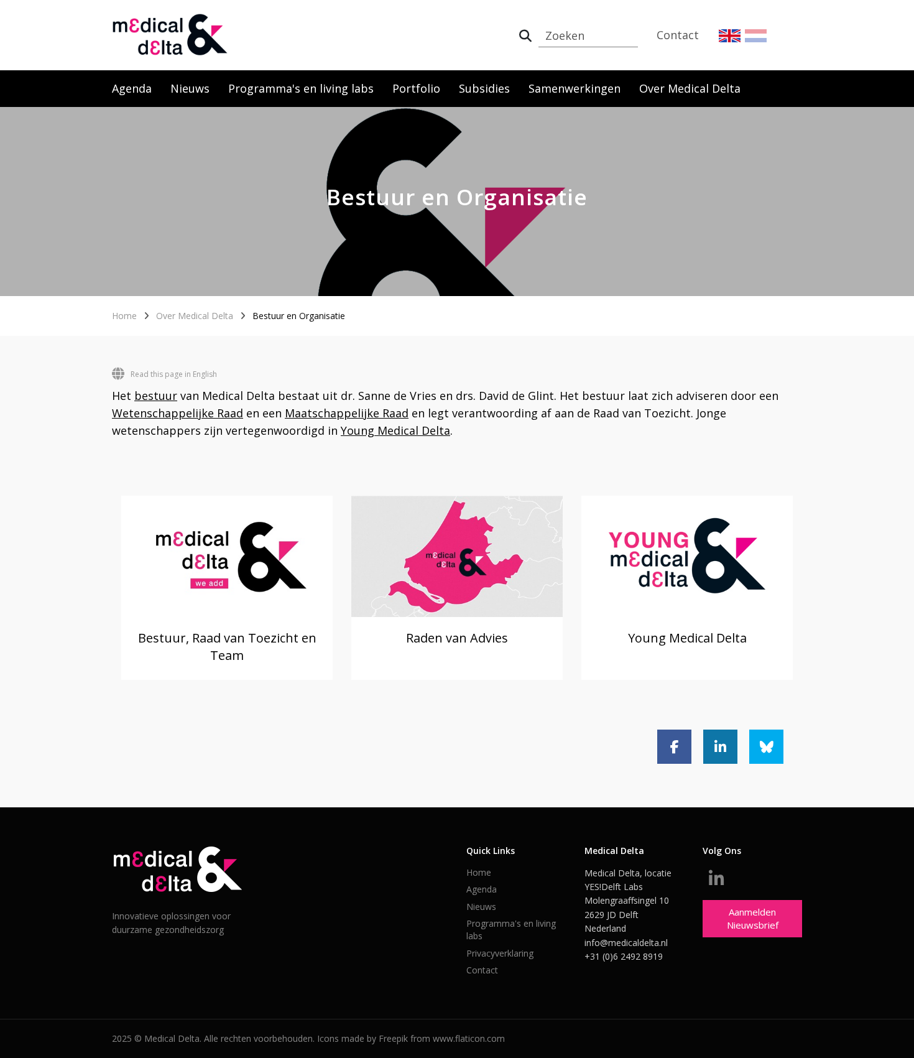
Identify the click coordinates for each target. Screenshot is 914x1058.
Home (124, 316)
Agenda (132, 88)
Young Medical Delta (395, 430)
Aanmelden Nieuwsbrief (752, 918)
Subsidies (484, 88)
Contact (678, 34)
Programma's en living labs (301, 88)
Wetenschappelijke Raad (177, 413)
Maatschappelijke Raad (347, 413)
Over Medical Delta (690, 88)
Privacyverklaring (499, 953)
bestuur (155, 395)
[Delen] (674, 747)
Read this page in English (174, 374)
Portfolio (416, 88)
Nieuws (190, 88)
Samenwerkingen (575, 88)
